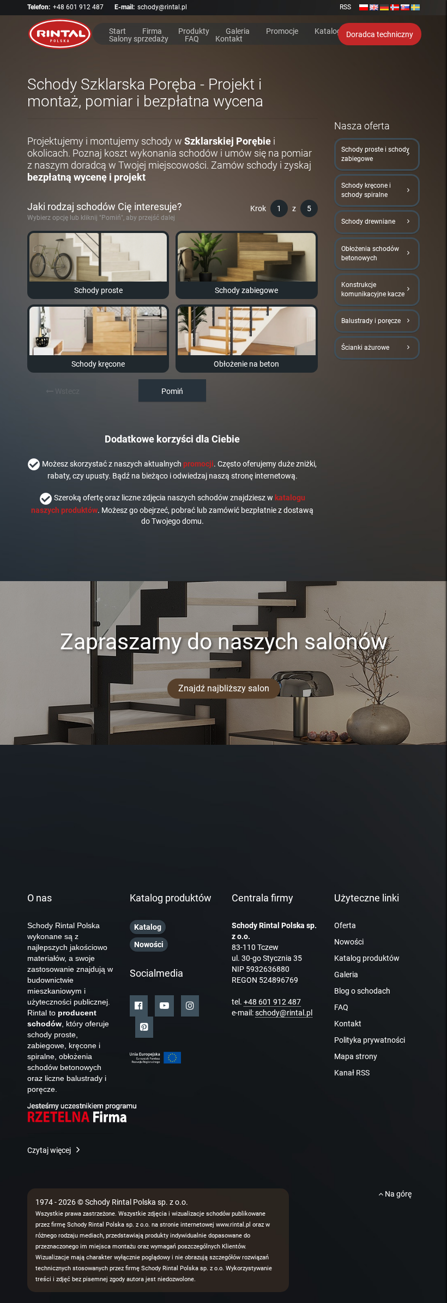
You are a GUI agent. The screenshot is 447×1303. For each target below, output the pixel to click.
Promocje (282, 30)
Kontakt (229, 37)
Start (117, 30)
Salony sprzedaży (138, 37)
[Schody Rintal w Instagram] (190, 1006)
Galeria (238, 30)
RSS (345, 7)
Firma (152, 30)
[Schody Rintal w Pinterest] (144, 1027)
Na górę (397, 1194)
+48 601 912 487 (78, 7)
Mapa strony (355, 1056)
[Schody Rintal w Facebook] (139, 1006)
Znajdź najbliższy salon (223, 688)
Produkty (193, 30)
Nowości (349, 941)
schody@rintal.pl (162, 7)
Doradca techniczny (379, 34)
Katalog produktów (367, 958)
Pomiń (172, 391)
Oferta (345, 925)
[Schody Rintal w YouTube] (164, 1006)
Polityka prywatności (369, 1040)
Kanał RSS (352, 1072)
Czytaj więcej (49, 1150)
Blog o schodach (362, 991)
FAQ (192, 37)
